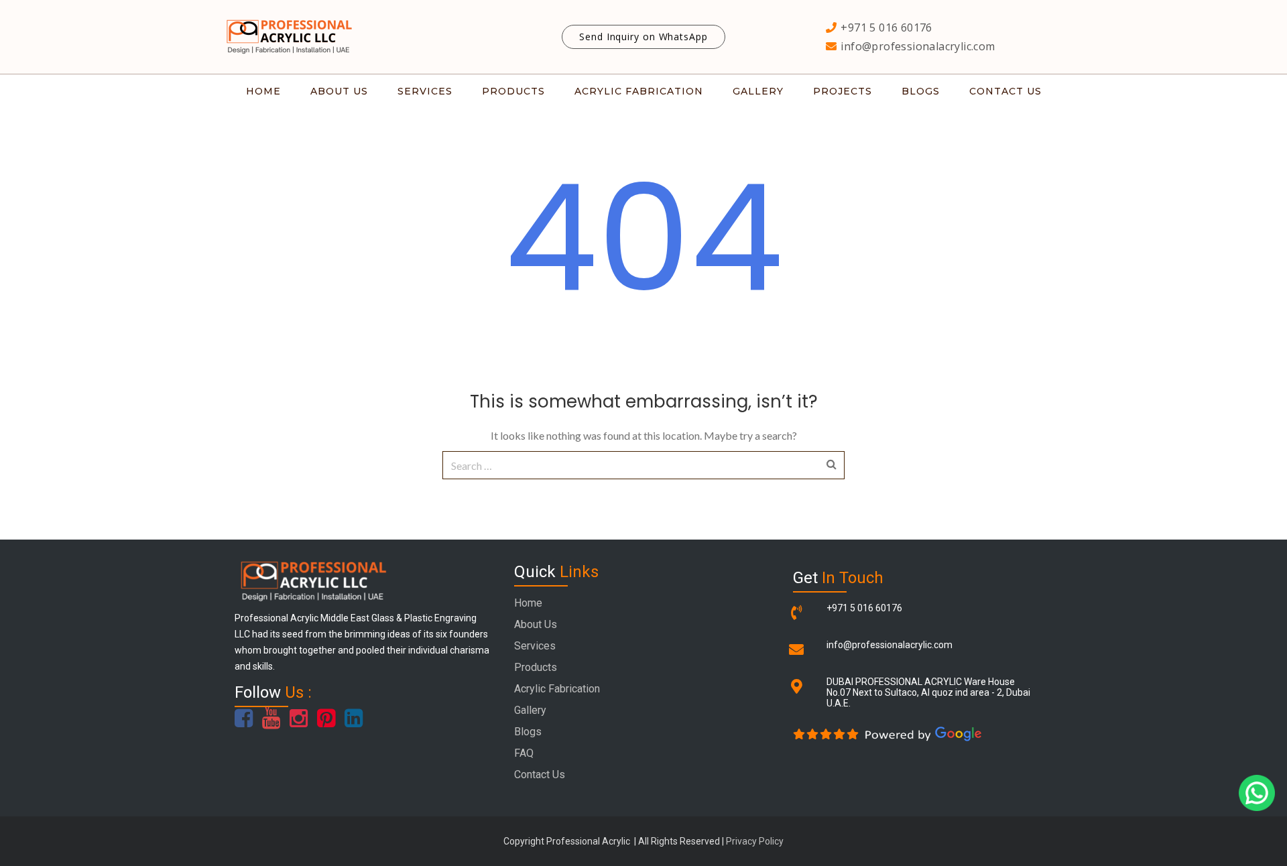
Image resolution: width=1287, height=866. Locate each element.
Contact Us (539, 774)
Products (535, 667)
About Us (535, 624)
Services (535, 645)
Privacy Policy (755, 841)
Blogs (528, 731)
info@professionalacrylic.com (889, 644)
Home (528, 603)
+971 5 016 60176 (864, 608)
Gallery (530, 710)
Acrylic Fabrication (557, 688)
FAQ (524, 753)
